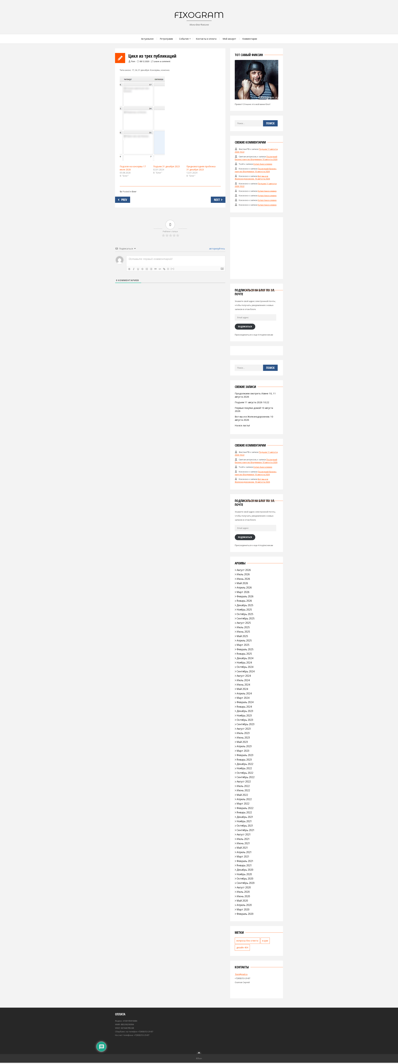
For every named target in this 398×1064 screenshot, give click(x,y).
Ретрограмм (166, 38)
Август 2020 (244, 887)
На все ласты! (242, 425)
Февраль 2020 (245, 914)
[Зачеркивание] (142, 269)
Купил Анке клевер (262, 164)
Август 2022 (244, 781)
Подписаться (245, 326)
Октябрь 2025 (245, 614)
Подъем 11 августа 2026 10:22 (252, 402)
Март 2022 (243, 803)
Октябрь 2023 (245, 720)
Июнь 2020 (243, 896)
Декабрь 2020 (245, 869)
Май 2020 (242, 900)
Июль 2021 (243, 839)
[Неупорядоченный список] (151, 269)
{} (168, 269)
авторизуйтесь (216, 248)
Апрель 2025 (244, 640)
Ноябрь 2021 (244, 821)
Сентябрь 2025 (246, 618)
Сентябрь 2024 (246, 671)
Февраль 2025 (245, 649)
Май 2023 (242, 742)
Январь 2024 (244, 706)
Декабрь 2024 (245, 658)
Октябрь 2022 (245, 773)
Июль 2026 (243, 574)
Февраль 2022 (245, 808)
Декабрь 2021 (245, 817)
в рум (265, 940)
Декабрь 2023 (245, 711)
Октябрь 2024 (245, 667)
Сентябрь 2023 (246, 724)
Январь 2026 (244, 600)
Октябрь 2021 (245, 825)
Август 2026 (244, 570)
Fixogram (199, 15)
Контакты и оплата (206, 38)
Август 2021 (244, 834)
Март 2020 (243, 909)
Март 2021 (243, 856)
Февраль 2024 (245, 702)
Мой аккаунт (229, 38)
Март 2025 (243, 645)
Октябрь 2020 (245, 878)
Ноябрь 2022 (244, 768)
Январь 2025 (244, 653)
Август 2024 (244, 675)
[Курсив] (134, 269)
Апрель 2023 (244, 746)
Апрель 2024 (244, 693)
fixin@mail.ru (241, 974)
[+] (172, 269)
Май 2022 (242, 795)
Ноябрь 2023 (244, 715)
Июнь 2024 (243, 684)
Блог (134, 191)
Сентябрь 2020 (246, 883)
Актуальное (147, 38)
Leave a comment (162, 61)
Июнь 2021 (243, 843)
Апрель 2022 (244, 799)
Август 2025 (244, 622)
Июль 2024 (243, 680)
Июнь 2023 (243, 737)
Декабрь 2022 (245, 764)
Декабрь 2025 (245, 605)
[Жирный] (129, 269)
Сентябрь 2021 (246, 830)
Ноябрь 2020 (244, 874)
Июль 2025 (243, 627)
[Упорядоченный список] (147, 269)
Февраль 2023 (245, 755)
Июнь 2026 (243, 579)
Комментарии (249, 38)
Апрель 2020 (244, 905)
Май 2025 (242, 636)
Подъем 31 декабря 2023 (166, 166)
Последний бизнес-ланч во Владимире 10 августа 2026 (256, 158)
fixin (133, 61)
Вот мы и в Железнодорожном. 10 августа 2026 (252, 177)
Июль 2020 (243, 891)
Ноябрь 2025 (244, 609)
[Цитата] (155, 269)
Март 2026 (243, 592)
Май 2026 (242, 583)
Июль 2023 (243, 733)
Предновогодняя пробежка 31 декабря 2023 (200, 168)
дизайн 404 (242, 947)
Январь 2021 (244, 865)
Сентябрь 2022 (246, 777)
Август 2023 (244, 728)
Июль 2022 (243, 786)
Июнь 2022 (243, 790)
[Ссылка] (164, 269)
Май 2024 (242, 689)
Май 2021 (242, 847)
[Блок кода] (160, 269)
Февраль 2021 (245, 861)
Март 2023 (243, 750)
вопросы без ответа (247, 940)
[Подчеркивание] (138, 269)
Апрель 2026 (244, 587)
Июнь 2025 (243, 631)
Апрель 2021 (244, 852)
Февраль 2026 (245, 596)
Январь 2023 (244, 759)
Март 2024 (243, 697)
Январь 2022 (244, 812)
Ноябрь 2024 (244, 662)
